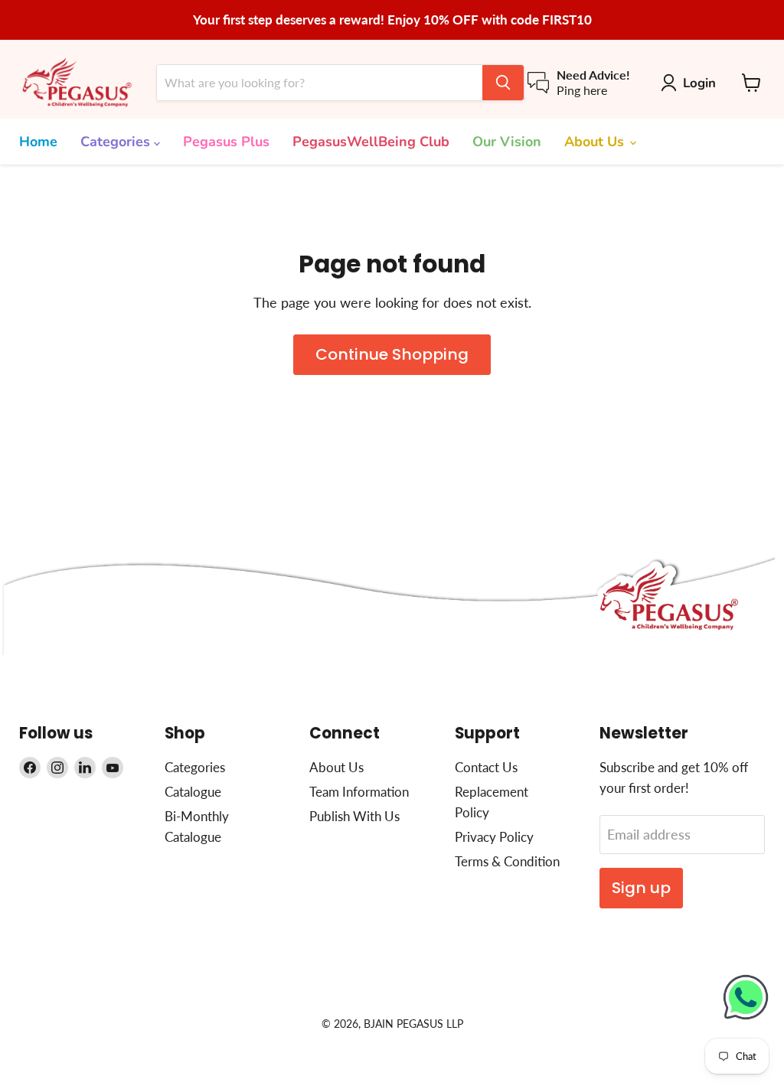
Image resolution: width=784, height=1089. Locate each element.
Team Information (359, 792)
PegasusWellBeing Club (370, 141)
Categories (117, 141)
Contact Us (486, 767)
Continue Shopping (392, 354)
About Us (596, 141)
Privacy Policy (494, 837)
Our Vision (506, 141)
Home (38, 141)
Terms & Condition (507, 861)
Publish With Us (354, 816)
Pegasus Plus (226, 141)
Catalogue (193, 792)
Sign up (641, 887)
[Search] (503, 82)
